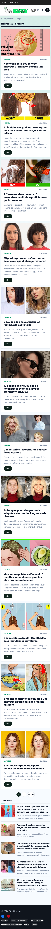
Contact (34, 925)
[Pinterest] (5, 2)
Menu (47, 10)
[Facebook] (2, 2)
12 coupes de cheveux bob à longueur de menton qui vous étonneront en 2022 (21, 388)
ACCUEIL (4, 920)
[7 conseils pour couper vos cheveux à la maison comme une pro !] (25, 42)
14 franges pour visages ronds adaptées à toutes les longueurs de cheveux (25, 513)
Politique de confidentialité (11, 925)
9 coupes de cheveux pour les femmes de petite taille (22, 323)
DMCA (26, 925)
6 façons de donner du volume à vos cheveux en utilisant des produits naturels (25, 701)
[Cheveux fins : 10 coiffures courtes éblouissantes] (25, 428)
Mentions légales (37, 920)
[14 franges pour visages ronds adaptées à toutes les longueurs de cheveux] (25, 489)
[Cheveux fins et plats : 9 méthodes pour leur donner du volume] (25, 616)
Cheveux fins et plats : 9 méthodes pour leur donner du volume (25, 639)
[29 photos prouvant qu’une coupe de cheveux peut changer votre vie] (25, 236)
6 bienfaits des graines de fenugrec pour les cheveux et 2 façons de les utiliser (25, 130)
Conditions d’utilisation (19, 920)
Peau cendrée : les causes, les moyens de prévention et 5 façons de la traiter (33, 827)
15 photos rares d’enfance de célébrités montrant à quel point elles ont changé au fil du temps (32, 864)
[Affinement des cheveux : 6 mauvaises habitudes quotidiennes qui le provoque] (25, 173)
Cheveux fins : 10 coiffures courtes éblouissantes (25, 451)
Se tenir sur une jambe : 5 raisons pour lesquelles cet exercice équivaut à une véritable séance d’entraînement (32, 809)
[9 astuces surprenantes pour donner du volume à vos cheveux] (25, 744)
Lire (8, 85)
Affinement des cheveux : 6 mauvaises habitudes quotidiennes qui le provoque (25, 197)
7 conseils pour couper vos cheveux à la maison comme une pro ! (23, 66)
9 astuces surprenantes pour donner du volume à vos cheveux (24, 767)
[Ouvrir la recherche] (42, 10)
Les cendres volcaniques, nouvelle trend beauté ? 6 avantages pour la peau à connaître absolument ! (33, 846)
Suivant (31, 794)
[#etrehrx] (38, 10)
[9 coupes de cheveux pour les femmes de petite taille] (25, 300)
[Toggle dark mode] (33, 10)
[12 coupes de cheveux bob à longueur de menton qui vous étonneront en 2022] (25, 364)
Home (3, 19)
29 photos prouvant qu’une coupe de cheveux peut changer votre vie (25, 260)
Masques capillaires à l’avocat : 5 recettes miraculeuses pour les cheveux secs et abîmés (23, 577)
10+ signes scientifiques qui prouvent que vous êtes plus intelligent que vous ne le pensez (32, 882)
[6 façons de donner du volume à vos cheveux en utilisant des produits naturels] (25, 677)
